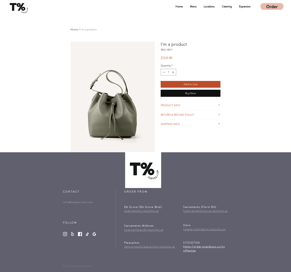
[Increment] (173, 72)
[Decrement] (163, 72)
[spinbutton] (168, 72)
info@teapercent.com (78, 202)
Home (74, 29)
